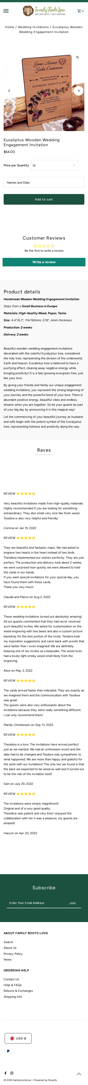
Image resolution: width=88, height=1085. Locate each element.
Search (8, 942)
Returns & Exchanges (18, 991)
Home (9, 27)
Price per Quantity (16, 165)
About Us (10, 948)
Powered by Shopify (45, 1080)
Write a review (44, 262)
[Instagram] (11, 1073)
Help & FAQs (13, 985)
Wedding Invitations (33, 27)
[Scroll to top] (79, 1074)
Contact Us (11, 979)
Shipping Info (13, 997)
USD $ (21, 1038)
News (8, 959)
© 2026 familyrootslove (18, 1080)
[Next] (78, 91)
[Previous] (9, 91)
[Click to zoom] (77, 57)
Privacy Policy (13, 954)
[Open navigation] (11, 11)
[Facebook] (5, 1073)
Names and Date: (18, 182)
